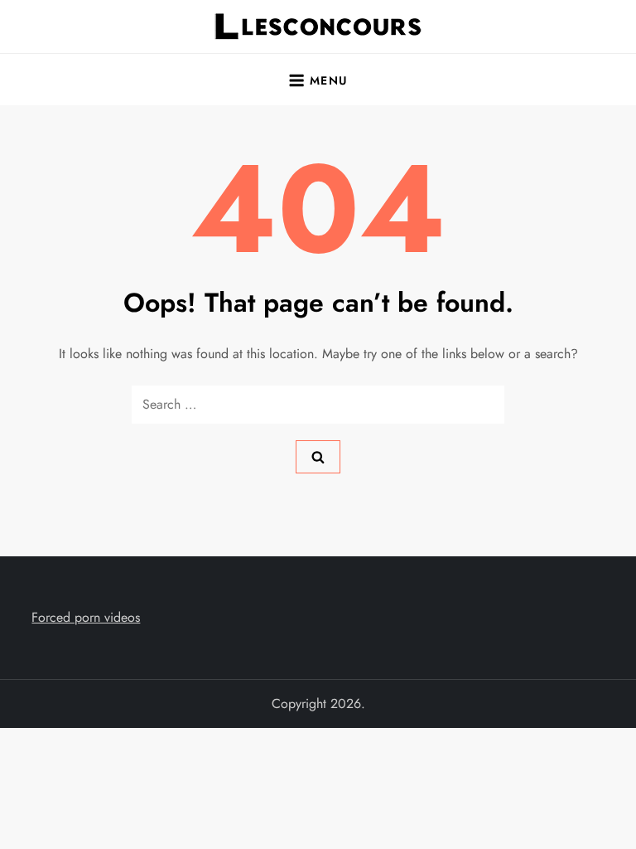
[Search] (318, 456)
